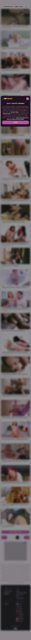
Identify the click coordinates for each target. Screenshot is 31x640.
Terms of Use (6, 113)
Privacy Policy (15, 112)
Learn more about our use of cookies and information (18, 118)
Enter (15, 122)
